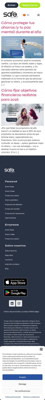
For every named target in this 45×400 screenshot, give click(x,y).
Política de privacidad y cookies (16, 312)
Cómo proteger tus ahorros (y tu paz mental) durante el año (21, 27)
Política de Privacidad (13, 397)
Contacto (8, 260)
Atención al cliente (12, 264)
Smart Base (9, 187)
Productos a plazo (12, 239)
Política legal (34, 312)
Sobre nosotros (11, 251)
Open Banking (10, 218)
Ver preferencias (22, 391)
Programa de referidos (13, 204)
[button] (41, 349)
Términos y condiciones (31, 397)
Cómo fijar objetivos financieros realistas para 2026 (18, 95)
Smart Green (10, 191)
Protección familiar (12, 209)
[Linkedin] (12, 303)
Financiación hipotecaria (14, 213)
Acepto (22, 377)
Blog (6, 269)
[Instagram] (19, 303)
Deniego (22, 384)
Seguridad (9, 255)
